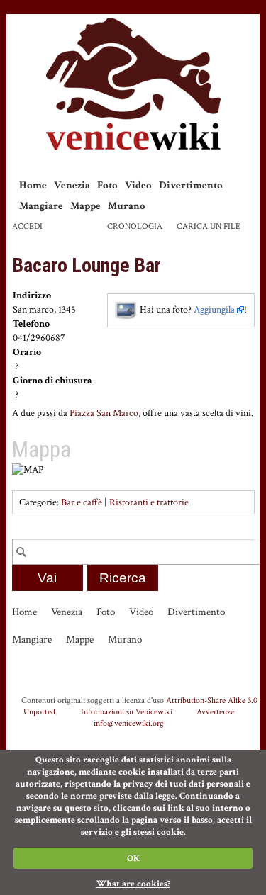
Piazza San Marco (104, 413)
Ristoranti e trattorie (149, 502)
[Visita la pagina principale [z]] (133, 84)
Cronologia (134, 226)
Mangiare (41, 206)
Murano (126, 206)
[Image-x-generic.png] (126, 309)
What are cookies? (133, 884)
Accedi (27, 226)
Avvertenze (215, 711)
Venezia (72, 185)
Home (33, 185)
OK (133, 858)
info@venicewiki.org (129, 722)
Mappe (85, 206)
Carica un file (208, 226)
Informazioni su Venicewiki (126, 711)
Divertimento (191, 185)
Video (138, 185)
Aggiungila (214, 309)
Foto (107, 185)
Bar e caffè (81, 502)
